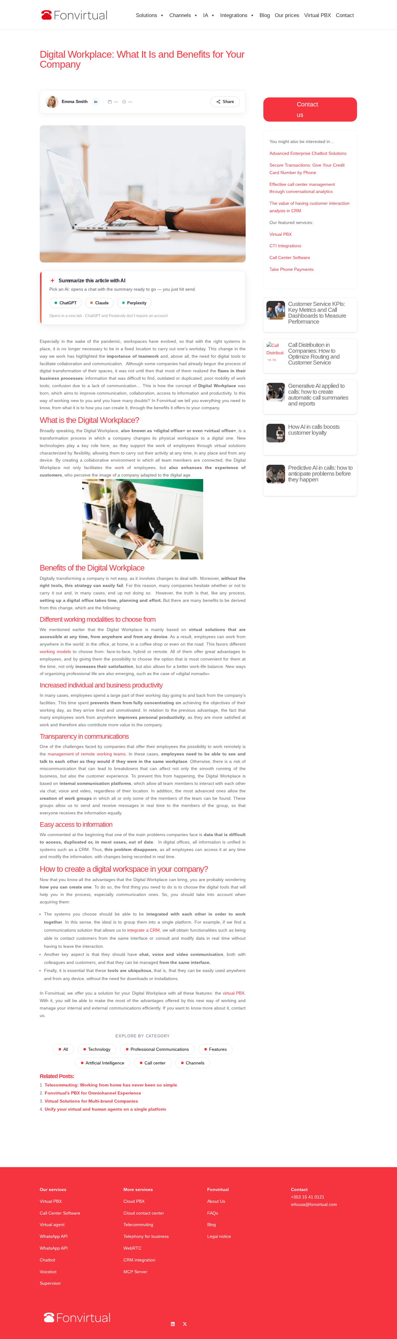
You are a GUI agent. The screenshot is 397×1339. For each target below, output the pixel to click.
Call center (155, 1062)
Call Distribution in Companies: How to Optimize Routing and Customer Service (314, 354)
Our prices (287, 15)
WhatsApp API (54, 1236)
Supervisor (50, 1283)
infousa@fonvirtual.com (314, 1204)
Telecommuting (138, 1224)
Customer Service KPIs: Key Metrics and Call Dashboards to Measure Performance (317, 313)
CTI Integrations (285, 245)
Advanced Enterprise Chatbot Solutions (308, 153)
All (65, 1049)
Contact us (307, 109)
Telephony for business (146, 1236)
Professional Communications (160, 1049)
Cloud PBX (134, 1201)
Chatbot (48, 1259)
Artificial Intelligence (105, 1062)
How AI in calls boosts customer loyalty (314, 429)
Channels (195, 1062)
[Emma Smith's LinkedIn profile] (95, 101)
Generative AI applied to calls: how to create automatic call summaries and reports (318, 395)
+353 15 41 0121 (307, 1196)
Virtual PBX (317, 15)
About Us (216, 1201)
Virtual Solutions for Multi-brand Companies (91, 1101)
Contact (345, 15)
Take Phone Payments (292, 269)
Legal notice (219, 1236)
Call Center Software (290, 257)
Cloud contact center (143, 1213)
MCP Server (135, 1271)
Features (218, 1049)
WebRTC (132, 1248)
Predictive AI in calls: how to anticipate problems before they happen (320, 473)
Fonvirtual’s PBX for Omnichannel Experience (93, 1092)
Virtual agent (52, 1224)
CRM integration (139, 1259)
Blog (265, 15)
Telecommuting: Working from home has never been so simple (111, 1084)
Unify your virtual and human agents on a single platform (105, 1109)
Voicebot (49, 1271)
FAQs (212, 1213)
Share (228, 101)
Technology (99, 1049)
